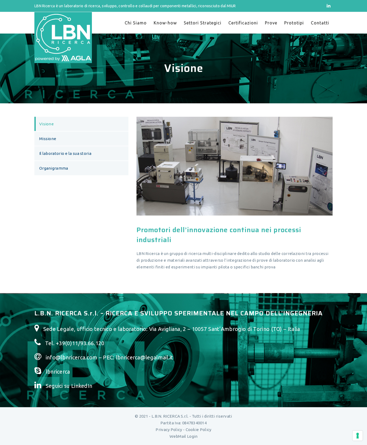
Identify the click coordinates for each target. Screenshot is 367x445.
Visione (46, 124)
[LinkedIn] (329, 5)
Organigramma (53, 168)
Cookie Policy (198, 429)
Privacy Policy (169, 429)
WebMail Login (184, 436)
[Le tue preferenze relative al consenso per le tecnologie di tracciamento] (357, 436)
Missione (47, 138)
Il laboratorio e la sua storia (65, 153)
